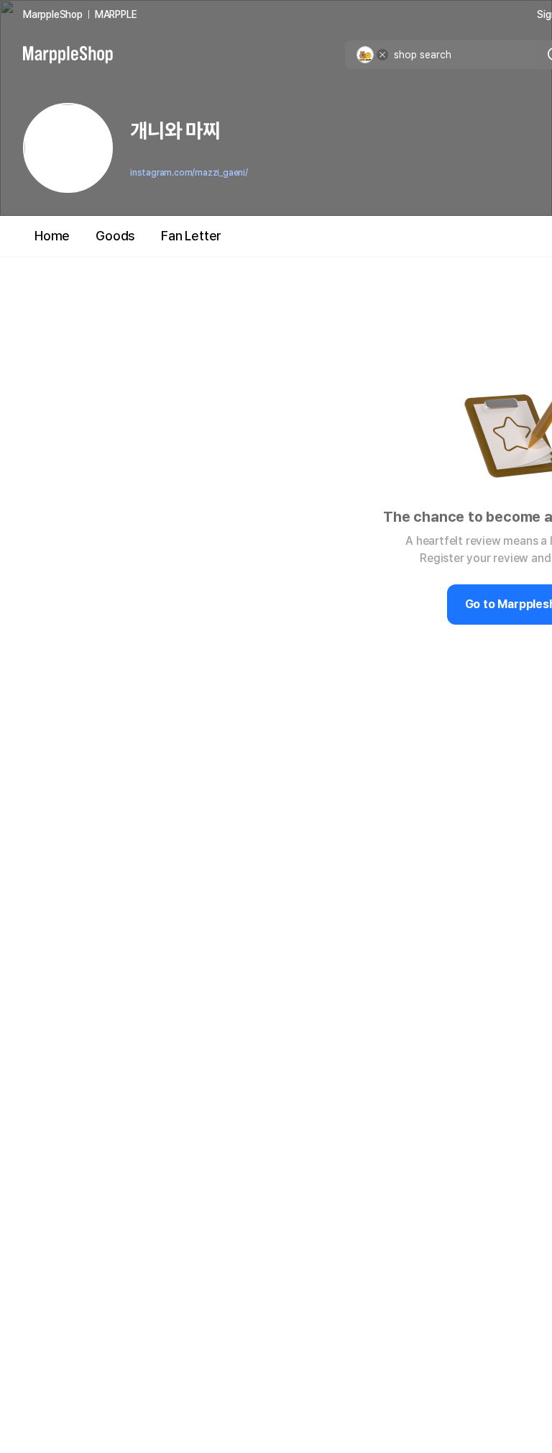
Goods (115, 235)
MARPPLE (116, 14)
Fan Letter (191, 235)
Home (52, 235)
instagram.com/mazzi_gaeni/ (189, 173)
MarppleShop (53, 14)
